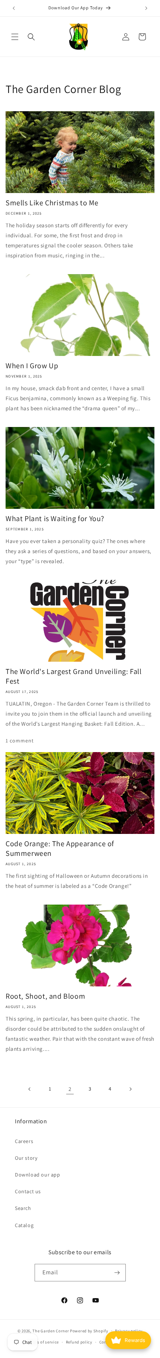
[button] (15, 37)
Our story (26, 1158)
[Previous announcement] (14, 8)
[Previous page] (30, 1089)
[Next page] (130, 1089)
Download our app (37, 1174)
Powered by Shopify (89, 1330)
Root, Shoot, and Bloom (45, 996)
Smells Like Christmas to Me (52, 203)
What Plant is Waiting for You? (55, 518)
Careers (24, 1141)
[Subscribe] (117, 1272)
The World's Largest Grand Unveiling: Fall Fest (74, 676)
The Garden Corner (50, 1330)
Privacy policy (129, 1330)
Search (23, 1208)
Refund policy (79, 1342)
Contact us (28, 1191)
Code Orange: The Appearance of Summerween (60, 848)
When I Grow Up (32, 365)
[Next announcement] (146, 8)
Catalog (24, 1225)
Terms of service (43, 1342)
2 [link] (69, 1088)
